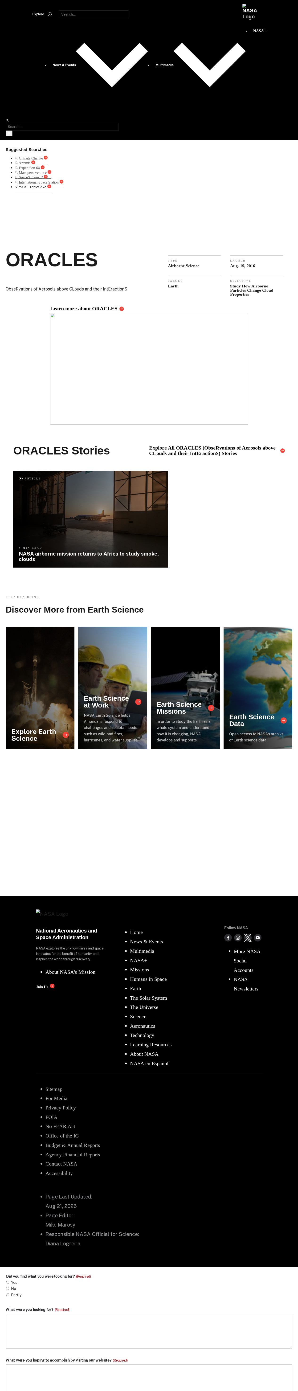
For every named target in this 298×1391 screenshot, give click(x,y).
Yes (14, 1282)
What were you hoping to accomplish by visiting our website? (67, 1360)
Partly (16, 1295)
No (13, 1288)
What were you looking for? (37, 1310)
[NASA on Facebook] (228, 937)
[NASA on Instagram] (238, 937)
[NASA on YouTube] (257, 937)
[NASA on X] (248, 937)
